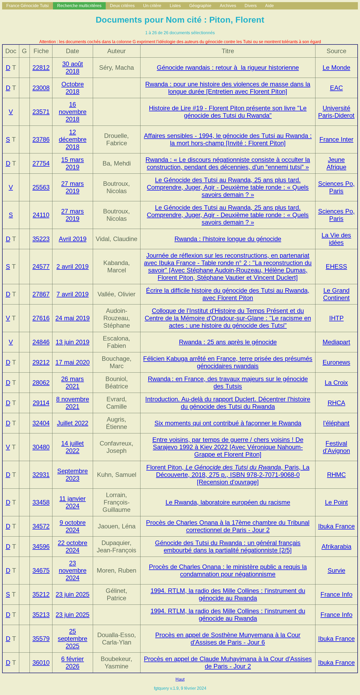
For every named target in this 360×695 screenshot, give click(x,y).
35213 (41, 614)
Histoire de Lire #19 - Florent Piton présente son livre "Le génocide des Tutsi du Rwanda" (228, 111)
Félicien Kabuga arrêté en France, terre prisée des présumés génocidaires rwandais (227, 362)
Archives (228, 5)
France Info (336, 594)
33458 (41, 502)
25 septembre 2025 (72, 638)
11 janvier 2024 (72, 502)
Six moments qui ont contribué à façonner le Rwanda (227, 423)
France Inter (336, 139)
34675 (41, 570)
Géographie (200, 5)
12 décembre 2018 (72, 139)
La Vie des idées (336, 239)
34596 (41, 546)
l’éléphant (336, 423)
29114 (41, 402)
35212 (41, 594)
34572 (41, 526)
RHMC (336, 474)
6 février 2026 (72, 662)
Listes (175, 5)
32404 (41, 423)
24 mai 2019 (72, 318)
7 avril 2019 (72, 294)
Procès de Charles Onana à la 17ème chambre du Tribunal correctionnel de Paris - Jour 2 (227, 526)
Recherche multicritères (79, 5)
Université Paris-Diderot (336, 111)
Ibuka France (336, 526)
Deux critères (122, 5)
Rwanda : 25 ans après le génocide (228, 342)
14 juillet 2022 (72, 447)
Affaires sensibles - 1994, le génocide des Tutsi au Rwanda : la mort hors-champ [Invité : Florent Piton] (228, 139)
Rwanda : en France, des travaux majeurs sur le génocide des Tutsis (228, 382)
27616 (41, 318)
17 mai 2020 (72, 362)
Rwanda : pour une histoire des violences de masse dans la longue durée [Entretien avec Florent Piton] (227, 88)
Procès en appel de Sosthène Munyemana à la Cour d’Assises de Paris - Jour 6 (227, 638)
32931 (41, 474)
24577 (41, 266)
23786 (41, 139)
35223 (41, 238)
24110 (41, 214)
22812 (41, 67)
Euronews (336, 362)
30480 (41, 447)
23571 (41, 111)
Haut (180, 679)
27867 (41, 294)
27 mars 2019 (72, 187)
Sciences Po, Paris (336, 187)
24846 (41, 342)
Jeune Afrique (336, 163)
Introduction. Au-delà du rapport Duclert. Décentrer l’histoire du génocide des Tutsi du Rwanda (227, 403)
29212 (41, 362)
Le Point (336, 502)
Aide (269, 5)
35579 (41, 638)
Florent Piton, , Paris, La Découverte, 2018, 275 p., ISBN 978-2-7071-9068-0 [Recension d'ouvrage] (227, 475)
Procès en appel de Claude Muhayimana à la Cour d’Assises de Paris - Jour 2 (228, 662)
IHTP (336, 318)
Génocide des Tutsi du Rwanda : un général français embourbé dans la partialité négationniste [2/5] (227, 546)
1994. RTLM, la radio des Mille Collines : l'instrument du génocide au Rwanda (227, 594)
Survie (336, 570)
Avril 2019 (72, 238)
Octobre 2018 (72, 88)
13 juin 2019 (72, 342)
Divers (251, 5)
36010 (41, 662)
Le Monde (336, 67)
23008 (41, 87)
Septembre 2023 (72, 474)
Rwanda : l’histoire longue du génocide (227, 238)
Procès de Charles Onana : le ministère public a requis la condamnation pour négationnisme (228, 570)
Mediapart (336, 342)
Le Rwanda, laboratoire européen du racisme (228, 502)
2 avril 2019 (72, 266)
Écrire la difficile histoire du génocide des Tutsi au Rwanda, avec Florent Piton (227, 294)
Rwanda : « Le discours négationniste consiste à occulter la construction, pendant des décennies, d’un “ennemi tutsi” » (227, 163)
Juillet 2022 (72, 423)
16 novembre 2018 (72, 112)
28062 (41, 382)
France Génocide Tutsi (27, 5)
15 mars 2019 (72, 163)
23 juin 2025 (72, 594)
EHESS (336, 266)
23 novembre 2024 (72, 570)
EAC (336, 87)
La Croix (336, 382)
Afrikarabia (336, 546)
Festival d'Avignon (336, 447)
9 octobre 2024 (73, 526)
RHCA (336, 402)
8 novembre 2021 (72, 403)
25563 (41, 187)
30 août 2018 (72, 67)
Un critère (152, 5)
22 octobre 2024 (72, 546)
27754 (41, 163)
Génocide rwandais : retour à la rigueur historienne (228, 67)
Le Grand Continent (336, 294)
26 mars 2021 (72, 382)
